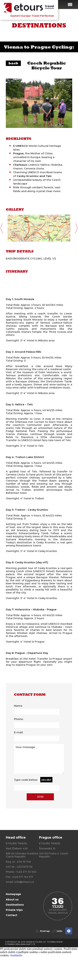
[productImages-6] (39, 228)
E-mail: (18, 732)
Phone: (18, 719)
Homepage (13, 894)
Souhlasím (16, 955)
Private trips (14, 910)
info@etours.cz (24, 881)
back (13, 63)
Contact (11, 915)
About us (12, 899)
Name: (18, 705)
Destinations (15, 904)
